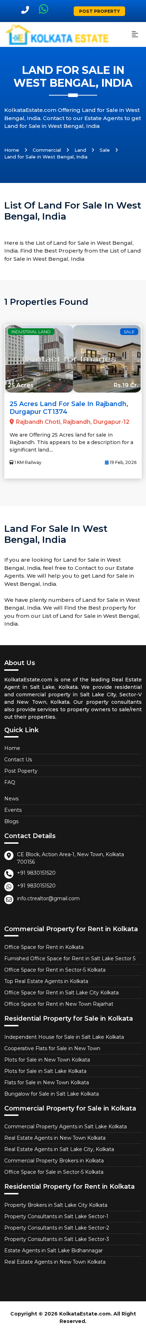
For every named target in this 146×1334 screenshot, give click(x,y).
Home (11, 150)
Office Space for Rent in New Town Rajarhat (58, 1004)
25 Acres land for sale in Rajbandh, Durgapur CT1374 (69, 408)
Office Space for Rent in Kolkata (44, 947)
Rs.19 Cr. (126, 385)
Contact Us (18, 759)
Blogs (11, 821)
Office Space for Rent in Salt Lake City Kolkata (61, 992)
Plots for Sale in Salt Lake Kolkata (45, 1071)
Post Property (99, 11)
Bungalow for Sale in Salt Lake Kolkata (51, 1094)
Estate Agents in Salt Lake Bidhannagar (53, 1250)
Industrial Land (31, 331)
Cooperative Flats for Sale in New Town (52, 1048)
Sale (105, 150)
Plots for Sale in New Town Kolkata (47, 1060)
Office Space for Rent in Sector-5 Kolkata (55, 970)
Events (13, 810)
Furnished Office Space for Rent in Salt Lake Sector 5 (69, 958)
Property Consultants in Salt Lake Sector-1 (56, 1216)
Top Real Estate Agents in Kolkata (46, 981)
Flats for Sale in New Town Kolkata (46, 1082)
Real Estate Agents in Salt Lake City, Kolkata (59, 1149)
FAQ (9, 782)
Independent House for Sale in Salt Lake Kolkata (64, 1037)
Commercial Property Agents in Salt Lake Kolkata (65, 1126)
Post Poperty (21, 771)
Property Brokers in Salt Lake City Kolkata (55, 1205)
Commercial (47, 150)
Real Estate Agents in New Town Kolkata (55, 1138)
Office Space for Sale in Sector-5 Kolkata (53, 1172)
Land (80, 150)
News (11, 798)
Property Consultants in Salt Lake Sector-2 (56, 1228)
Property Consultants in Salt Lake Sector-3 (56, 1239)
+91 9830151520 (36, 873)
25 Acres (21, 385)
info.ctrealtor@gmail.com (48, 898)
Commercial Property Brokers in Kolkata (54, 1160)
